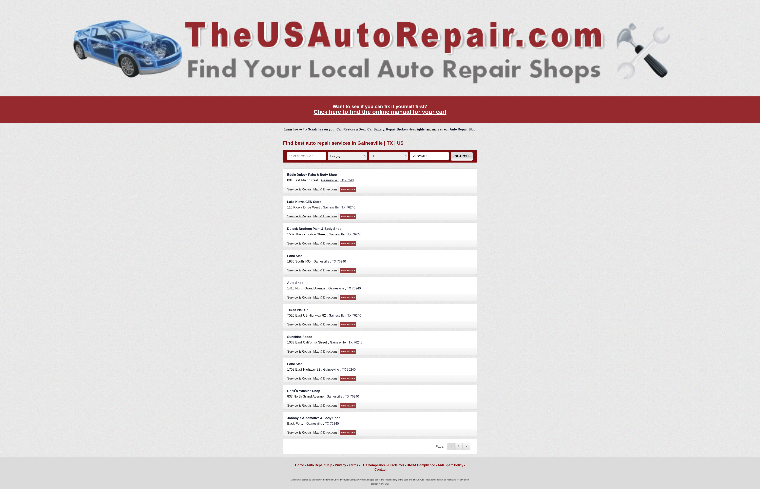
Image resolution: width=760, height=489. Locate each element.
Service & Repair (299, 189)
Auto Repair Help (319, 465)
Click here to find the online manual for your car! (380, 112)
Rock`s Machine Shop (303, 391)
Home (299, 465)
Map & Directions (325, 189)
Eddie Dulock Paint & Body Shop (312, 174)
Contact (380, 469)
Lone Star (294, 256)
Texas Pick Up (298, 310)
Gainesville (329, 180)
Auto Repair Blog (463, 129)
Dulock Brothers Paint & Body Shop (314, 228)
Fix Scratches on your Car (322, 129)
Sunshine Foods (299, 337)
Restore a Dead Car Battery (363, 129)
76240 (349, 180)
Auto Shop (295, 282)
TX (342, 180)
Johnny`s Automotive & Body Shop (313, 418)
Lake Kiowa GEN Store (304, 202)
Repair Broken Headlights (405, 129)
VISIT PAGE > (348, 189)
